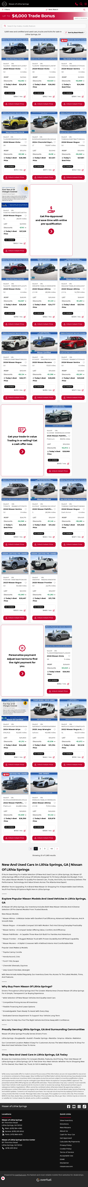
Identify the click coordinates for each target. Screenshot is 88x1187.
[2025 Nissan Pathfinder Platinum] (58, 416)
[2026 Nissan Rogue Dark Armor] (73, 489)
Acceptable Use (66, 1156)
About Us (64, 1131)
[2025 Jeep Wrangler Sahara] (43, 709)
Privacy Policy (66, 1145)
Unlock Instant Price (16, 104)
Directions (64, 1124)
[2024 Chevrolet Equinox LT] (43, 122)
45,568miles (21, 586)
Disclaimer (64, 1163)
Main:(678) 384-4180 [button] (13, 1128)
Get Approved (66, 1138)
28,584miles (50, 292)
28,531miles (21, 219)
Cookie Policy (65, 1149)
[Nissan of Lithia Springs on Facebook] (67, 1106)
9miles (24, 512)
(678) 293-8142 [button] (11, 1148)
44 (52, 849)
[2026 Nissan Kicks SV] (14, 49)
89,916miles (65, 439)
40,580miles (50, 733)
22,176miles (51, 586)
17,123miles (51, 366)
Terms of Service (67, 1152)
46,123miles (80, 733)
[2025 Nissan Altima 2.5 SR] (43, 269)
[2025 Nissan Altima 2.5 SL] (73, 269)
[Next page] (57, 848)
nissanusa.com (66, 1166)
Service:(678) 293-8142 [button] (14, 1131)
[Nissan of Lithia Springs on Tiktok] (83, 1106)
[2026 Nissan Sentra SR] (73, 49)
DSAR (62, 1159)
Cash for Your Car (67, 1135)
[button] (76, 4)
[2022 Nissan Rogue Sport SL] (73, 709)
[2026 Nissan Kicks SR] (43, 49)
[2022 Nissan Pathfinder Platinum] (14, 783)
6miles (24, 72)
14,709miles (79, 292)
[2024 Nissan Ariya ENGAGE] (14, 709)
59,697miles (50, 145)
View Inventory (66, 1120)
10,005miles (21, 733)
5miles (53, 72)
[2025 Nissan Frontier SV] (43, 563)
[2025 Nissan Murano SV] (43, 342)
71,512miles (51, 806)
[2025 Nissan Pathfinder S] (43, 489)
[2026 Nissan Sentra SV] (73, 342)
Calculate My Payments (70, 1142)
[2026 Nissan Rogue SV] (73, 122)
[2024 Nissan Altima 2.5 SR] (43, 783)
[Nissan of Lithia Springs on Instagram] (78, 1106)
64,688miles (21, 806)
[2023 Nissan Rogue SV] (14, 563)
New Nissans (65, 1128)
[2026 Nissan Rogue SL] (14, 196)
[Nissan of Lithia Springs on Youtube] (73, 1106)
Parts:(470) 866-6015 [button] (13, 1134)
